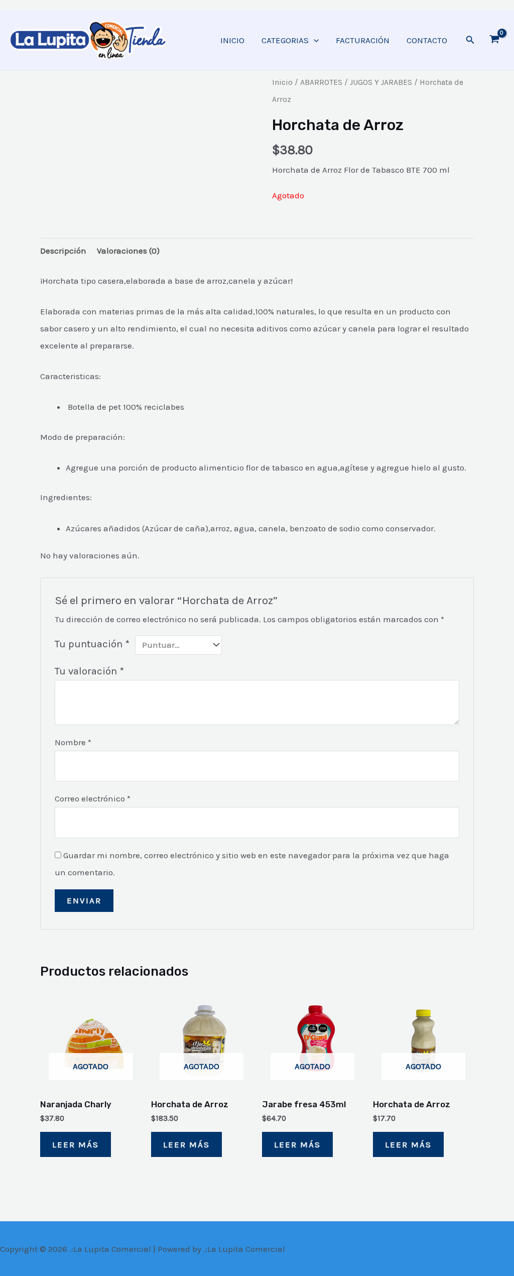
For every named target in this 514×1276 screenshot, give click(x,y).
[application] (314, 40)
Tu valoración (89, 671)
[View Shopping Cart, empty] (494, 40)
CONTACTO (427, 40)
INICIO (232, 40)
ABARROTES (321, 82)
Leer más (75, 1144)
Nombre (73, 742)
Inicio (282, 82)
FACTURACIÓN (363, 40)
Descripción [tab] (63, 251)
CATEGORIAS (285, 40)
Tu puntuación (92, 644)
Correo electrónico (93, 798)
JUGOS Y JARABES (381, 82)
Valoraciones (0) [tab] (128, 251)
